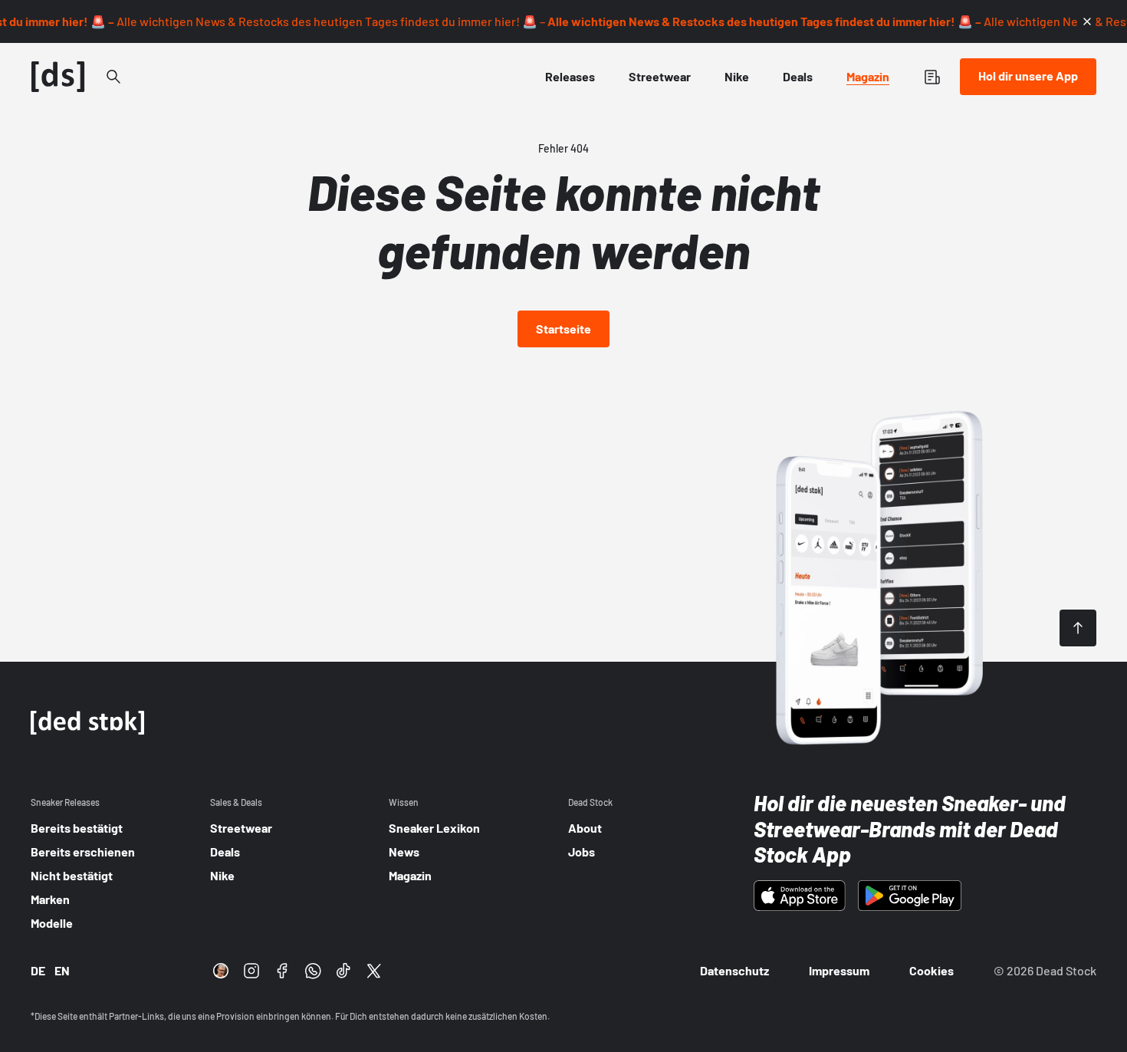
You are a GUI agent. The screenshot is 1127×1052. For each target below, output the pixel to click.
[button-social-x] (374, 971)
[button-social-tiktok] (343, 971)
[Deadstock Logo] (58, 76)
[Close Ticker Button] (1087, 21)
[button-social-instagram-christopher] (221, 971)
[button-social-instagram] (251, 971)
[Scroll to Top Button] (1078, 628)
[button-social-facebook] (282, 971)
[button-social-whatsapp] (313, 971)
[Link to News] (113, 76)
